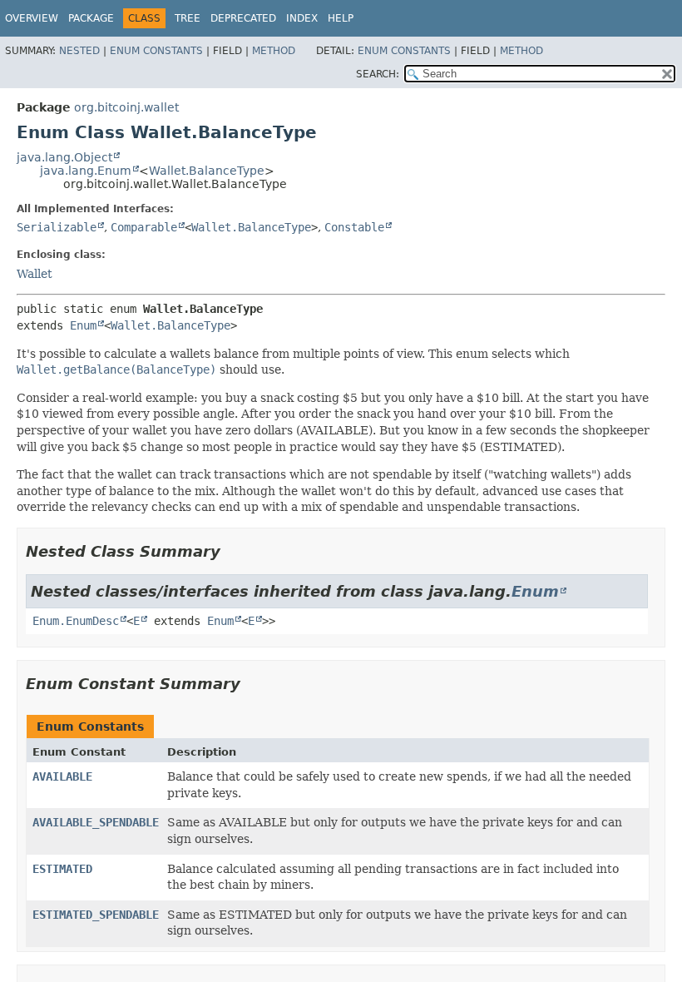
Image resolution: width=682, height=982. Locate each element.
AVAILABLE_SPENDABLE (95, 822)
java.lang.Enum (85, 170)
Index (302, 18)
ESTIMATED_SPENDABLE (95, 914)
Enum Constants (156, 51)
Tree (187, 18)
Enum (83, 325)
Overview (31, 18)
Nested (79, 51)
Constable (354, 227)
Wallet (34, 273)
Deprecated (243, 18)
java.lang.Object (64, 157)
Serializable (56, 227)
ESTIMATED (62, 868)
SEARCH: (377, 74)
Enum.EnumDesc (75, 620)
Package (91, 18)
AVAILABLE (62, 776)
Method (273, 51)
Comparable (144, 227)
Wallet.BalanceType (206, 170)
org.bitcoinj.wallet (126, 107)
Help (340, 18)
